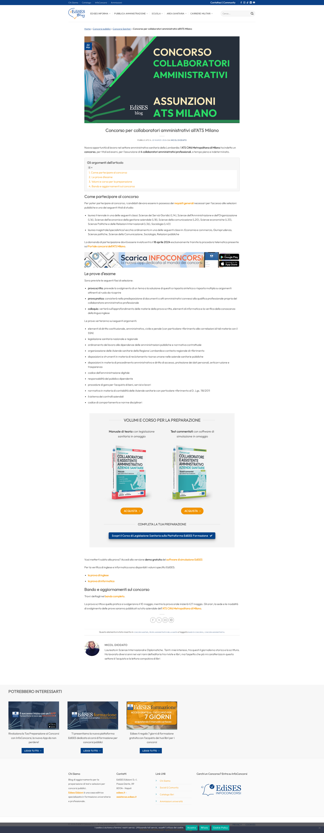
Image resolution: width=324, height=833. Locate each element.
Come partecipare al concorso (109, 172)
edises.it (120, 792)
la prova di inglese (98, 575)
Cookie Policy (220, 827)
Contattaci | (216, 2)
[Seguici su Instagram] (244, 3)
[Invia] (252, 14)
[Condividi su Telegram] (171, 620)
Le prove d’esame (102, 177)
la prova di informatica (101, 581)
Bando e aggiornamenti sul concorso (113, 186)
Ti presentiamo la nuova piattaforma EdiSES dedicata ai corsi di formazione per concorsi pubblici (93, 738)
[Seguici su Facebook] (241, 3)
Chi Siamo (73, 2)
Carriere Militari (200, 13)
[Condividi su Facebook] (153, 620)
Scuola (156, 13)
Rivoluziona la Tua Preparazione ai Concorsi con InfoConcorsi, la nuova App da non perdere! (33, 738)
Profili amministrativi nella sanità (163, 632)
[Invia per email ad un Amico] (165, 620)
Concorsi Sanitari (122, 28)
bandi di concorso (195, 632)
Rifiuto (204, 827)
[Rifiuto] (319, 828)
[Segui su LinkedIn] (251, 3)
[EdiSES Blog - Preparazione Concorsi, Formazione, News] (76, 13)
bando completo (114, 596)
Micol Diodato (179, 140)
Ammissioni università (171, 801)
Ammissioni (116, 2)
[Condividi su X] (159, 620)
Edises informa (99, 13)
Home (87, 28)
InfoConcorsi (101, 2)
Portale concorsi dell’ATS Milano (106, 246)
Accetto (191, 827)
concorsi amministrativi (214, 632)
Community (229, 2)
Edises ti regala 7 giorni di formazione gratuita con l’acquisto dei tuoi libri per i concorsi (151, 738)
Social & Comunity (169, 787)
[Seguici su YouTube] (254, 3)
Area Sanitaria (175, 13)
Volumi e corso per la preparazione (111, 181)
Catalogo (86, 2)
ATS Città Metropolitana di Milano (181, 608)
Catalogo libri (167, 794)
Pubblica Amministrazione (130, 13)
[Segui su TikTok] (248, 3)
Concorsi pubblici (102, 28)
